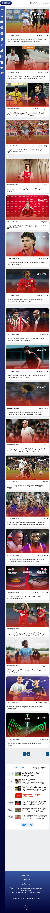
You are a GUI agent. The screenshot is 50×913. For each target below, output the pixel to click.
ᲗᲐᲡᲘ (46, 518)
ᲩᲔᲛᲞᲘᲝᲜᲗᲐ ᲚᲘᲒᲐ (41, 109)
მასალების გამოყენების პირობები (26, 892)
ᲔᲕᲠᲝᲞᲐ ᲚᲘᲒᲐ (43, 72)
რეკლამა (26, 879)
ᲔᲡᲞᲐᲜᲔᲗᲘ (44, 481)
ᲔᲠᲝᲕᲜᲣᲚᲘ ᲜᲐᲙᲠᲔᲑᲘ (40, 592)
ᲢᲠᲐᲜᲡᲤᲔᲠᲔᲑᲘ (42, 258)
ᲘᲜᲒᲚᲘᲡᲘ (44, 221)
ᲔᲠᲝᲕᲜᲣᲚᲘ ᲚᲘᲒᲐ (41, 702)
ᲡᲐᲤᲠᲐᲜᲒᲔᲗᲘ (43, 555)
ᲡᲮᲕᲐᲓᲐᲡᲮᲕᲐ (43, 185)
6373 (43, 754)
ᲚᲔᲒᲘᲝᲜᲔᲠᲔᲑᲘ (42, 35)
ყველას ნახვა (27, 825)
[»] (47, 754)
